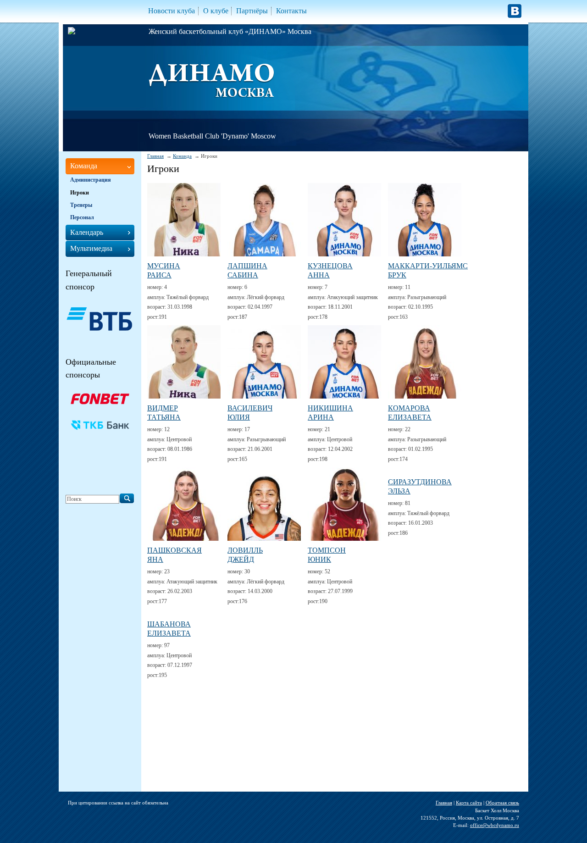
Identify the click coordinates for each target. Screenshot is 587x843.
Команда (182, 156)
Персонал (82, 217)
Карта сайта (469, 802)
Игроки (79, 192)
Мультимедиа (91, 248)
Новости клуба (171, 11)
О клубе (215, 11)
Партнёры (252, 11)
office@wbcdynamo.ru (494, 825)
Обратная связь (502, 802)
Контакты (291, 11)
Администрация (90, 180)
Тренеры (81, 205)
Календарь (86, 232)
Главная (155, 156)
